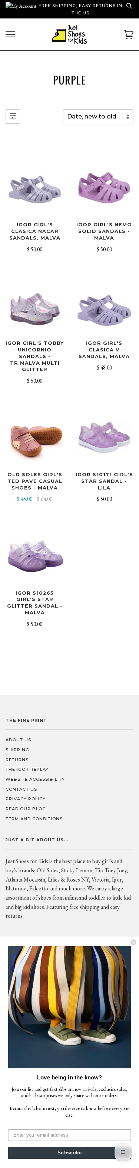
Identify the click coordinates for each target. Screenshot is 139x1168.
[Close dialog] (133, 942)
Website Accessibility (35, 779)
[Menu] (10, 34)
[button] (69, 1007)
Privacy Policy (26, 798)
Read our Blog (26, 808)
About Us (18, 739)
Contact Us (21, 789)
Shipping (17, 749)
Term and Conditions (34, 818)
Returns (17, 759)
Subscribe (69, 1152)
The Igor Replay (27, 769)
